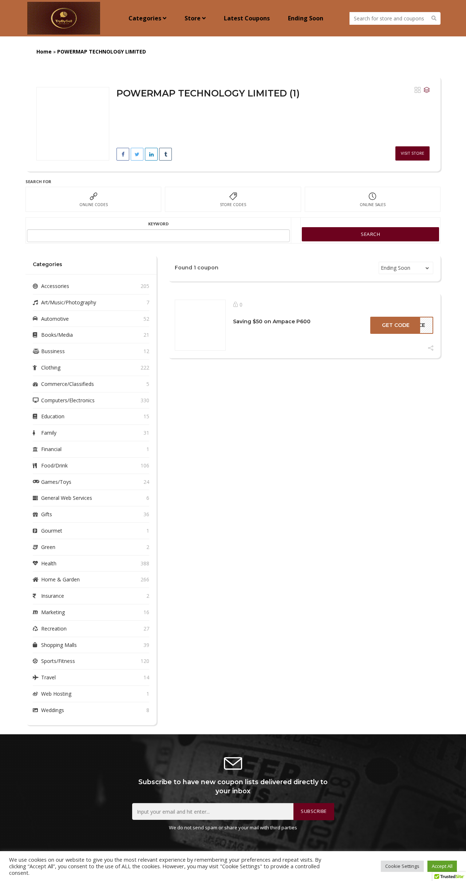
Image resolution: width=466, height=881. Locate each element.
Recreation (54, 628)
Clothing (50, 367)
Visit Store (412, 153)
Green (48, 547)
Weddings (52, 710)
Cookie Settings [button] (402, 866)
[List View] (427, 90)
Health (48, 563)
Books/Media (57, 334)
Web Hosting (56, 693)
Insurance (52, 595)
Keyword (158, 223)
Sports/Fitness (58, 660)
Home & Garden (60, 579)
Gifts (46, 514)
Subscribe (314, 811)
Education (52, 416)
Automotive (55, 318)
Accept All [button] (442, 866)
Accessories (55, 286)
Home (44, 51)
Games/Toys (56, 481)
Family (48, 432)
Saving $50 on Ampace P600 (272, 321)
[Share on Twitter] (137, 154)
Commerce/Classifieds (67, 383)
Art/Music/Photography (68, 302)
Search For (38, 181)
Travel (48, 677)
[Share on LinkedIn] (151, 154)
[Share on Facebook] (122, 154)
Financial (51, 449)
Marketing (53, 612)
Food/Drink (54, 465)
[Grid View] (417, 90)
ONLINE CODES (93, 204)
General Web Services (66, 497)
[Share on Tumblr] (165, 154)
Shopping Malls (59, 644)
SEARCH (370, 234)
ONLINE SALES (373, 204)
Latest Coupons (247, 18)
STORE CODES (233, 204)
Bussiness (53, 351)
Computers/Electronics (68, 400)
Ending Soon (305, 18)
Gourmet (51, 530)
